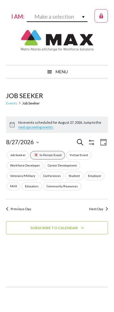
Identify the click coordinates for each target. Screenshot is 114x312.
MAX (57, 40)
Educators (32, 186)
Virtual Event (79, 155)
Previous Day (21, 209)
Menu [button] (62, 71)
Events (11, 103)
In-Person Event (51, 155)
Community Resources (62, 186)
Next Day (96, 209)
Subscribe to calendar (54, 228)
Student (74, 176)
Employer (94, 176)
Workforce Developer (25, 165)
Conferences (52, 176)
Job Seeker (18, 155)
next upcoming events (35, 127)
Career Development (62, 165)
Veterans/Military (22, 176)
